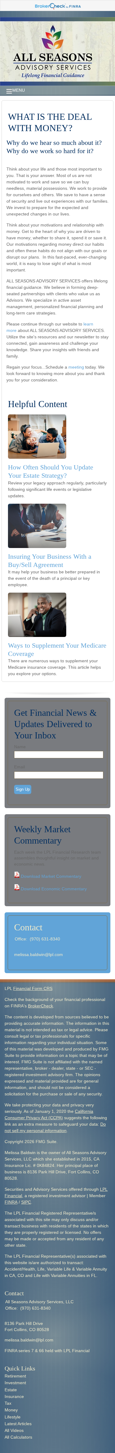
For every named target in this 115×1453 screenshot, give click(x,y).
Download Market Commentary (50, 876)
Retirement (15, 1376)
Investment (15, 1382)
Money (11, 1409)
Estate (11, 1389)
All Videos (14, 1430)
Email (19, 766)
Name (20, 746)
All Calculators (18, 1437)
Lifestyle (13, 1416)
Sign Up (23, 789)
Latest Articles (18, 1423)
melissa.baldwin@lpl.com (38, 954)
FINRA (11, 1202)
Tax (8, 1403)
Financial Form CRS (32, 988)
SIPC (26, 1202)
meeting (76, 367)
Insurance (14, 1396)
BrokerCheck (40, 1005)
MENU (18, 90)
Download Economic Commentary (53, 888)
